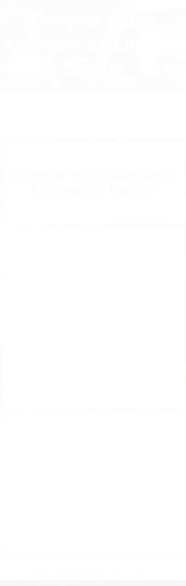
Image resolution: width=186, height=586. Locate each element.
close (4, 2)
